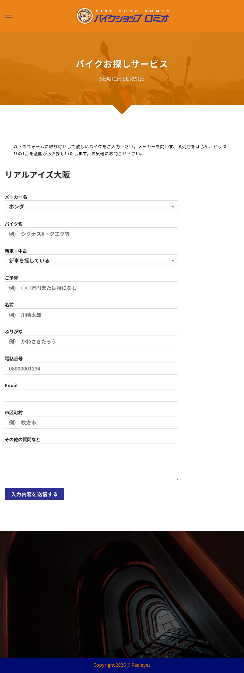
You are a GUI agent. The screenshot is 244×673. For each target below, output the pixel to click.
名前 (9, 304)
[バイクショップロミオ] (122, 16)
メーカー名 (16, 196)
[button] (8, 15)
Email (11, 385)
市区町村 (14, 412)
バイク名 (14, 223)
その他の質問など (22, 439)
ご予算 (11, 277)
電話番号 (14, 358)
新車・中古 (16, 250)
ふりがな (14, 331)
